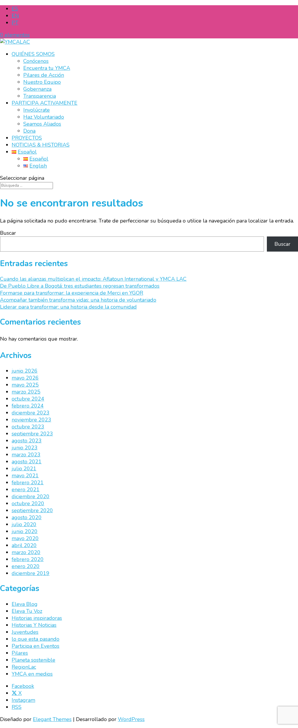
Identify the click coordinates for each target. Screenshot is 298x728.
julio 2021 (24, 468)
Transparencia (39, 95)
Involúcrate (36, 109)
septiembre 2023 (32, 433)
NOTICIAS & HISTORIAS (41, 144)
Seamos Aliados (42, 123)
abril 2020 (24, 545)
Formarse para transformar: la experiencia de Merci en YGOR (71, 292)
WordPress (131, 719)
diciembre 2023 (30, 412)
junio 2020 (25, 531)
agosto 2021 (27, 461)
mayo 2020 (25, 538)
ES (15, 8)
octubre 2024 (28, 398)
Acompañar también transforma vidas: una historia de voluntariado (78, 299)
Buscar (8, 232)
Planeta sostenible (33, 659)
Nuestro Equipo (42, 82)
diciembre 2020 (30, 496)
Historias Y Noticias (34, 625)
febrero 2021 (28, 482)
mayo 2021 (25, 475)
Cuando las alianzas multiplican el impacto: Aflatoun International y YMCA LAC (93, 278)
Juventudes (25, 632)
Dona (29, 130)
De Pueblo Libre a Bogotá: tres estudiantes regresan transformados (79, 285)
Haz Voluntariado (43, 116)
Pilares (20, 652)
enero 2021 (26, 489)
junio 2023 (25, 447)
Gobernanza (37, 89)
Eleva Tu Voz (27, 611)
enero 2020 (26, 566)
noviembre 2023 (31, 419)
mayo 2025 (25, 384)
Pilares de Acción (43, 75)
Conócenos (36, 61)
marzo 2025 (26, 391)
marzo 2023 (26, 454)
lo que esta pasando (35, 639)
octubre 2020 (28, 503)
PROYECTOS (27, 137)
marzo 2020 (26, 552)
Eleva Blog (25, 604)
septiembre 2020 (32, 510)
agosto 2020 (27, 517)
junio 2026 (25, 370)
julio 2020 (24, 524)
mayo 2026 (25, 377)
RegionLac (24, 666)
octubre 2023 (28, 426)
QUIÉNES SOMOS (33, 54)
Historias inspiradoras (37, 618)
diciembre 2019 (30, 573)
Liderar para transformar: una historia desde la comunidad (68, 306)
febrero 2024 (28, 405)
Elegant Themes (52, 719)
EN (15, 15)
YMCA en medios (32, 673)
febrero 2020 (28, 559)
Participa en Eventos (35, 645)
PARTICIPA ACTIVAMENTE (44, 102)
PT (15, 22)
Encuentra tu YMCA (46, 68)
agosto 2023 (27, 440)
